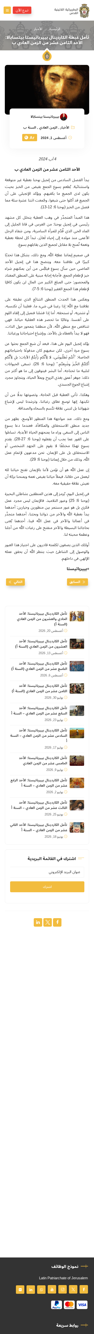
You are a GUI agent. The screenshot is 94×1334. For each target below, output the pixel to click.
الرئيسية (54, 28)
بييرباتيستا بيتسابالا (44, 116)
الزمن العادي (48, 127)
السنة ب (29, 127)
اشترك (47, 886)
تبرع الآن (22, 10)
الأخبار (38, 28)
